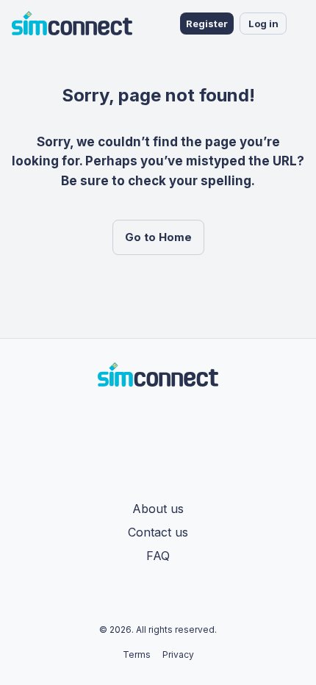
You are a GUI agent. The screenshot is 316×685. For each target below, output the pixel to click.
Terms (137, 654)
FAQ (158, 555)
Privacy (178, 654)
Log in (263, 23)
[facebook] (149, 420)
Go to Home (158, 237)
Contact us (158, 532)
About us (158, 508)
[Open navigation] (301, 23)
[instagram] (167, 420)
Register (207, 23)
